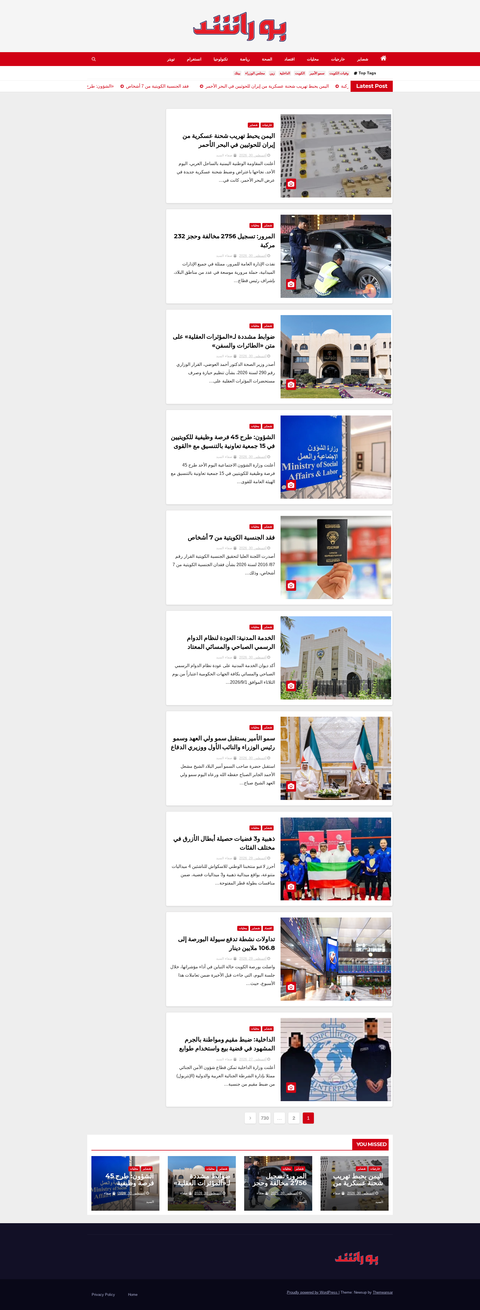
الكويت (300, 73)
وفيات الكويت (339, 73)
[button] (94, 59)
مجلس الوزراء (255, 73)
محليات (313, 59)
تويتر (171, 59)
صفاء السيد (224, 155)
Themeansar (383, 1292)
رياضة (245, 59)
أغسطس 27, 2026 (252, 1059)
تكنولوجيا (221, 59)
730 (265, 1118)
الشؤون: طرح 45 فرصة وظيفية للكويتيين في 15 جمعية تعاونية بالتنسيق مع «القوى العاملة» (223, 445)
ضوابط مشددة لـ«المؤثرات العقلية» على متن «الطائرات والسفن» (202, 1186)
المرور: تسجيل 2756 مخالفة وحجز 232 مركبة (279, 1183)
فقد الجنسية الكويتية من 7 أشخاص (231, 537)
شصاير (362, 59)
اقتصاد (289, 59)
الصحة (267, 59)
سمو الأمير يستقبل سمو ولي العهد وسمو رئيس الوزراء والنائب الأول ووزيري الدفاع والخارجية (223, 747)
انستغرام (194, 59)
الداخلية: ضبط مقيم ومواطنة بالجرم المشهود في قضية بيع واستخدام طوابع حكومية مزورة (227, 1048)
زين (272, 73)
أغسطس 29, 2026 (252, 858)
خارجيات (338, 59)
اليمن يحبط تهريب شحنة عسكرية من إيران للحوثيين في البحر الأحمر (358, 1186)
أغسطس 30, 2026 (252, 155)
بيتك (237, 73)
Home (133, 1295)
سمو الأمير (317, 73)
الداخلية (285, 73)
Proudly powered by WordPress (313, 1292)
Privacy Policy (103, 1295)
